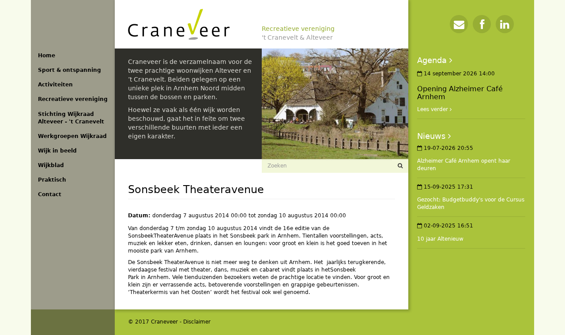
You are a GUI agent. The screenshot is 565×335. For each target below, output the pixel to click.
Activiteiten (55, 85)
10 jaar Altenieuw (440, 239)
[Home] (179, 24)
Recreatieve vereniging (73, 99)
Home (46, 55)
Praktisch (52, 180)
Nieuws (431, 136)
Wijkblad (51, 165)
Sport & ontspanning (69, 70)
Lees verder (432, 109)
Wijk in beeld (57, 151)
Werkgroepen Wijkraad (72, 136)
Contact (49, 194)
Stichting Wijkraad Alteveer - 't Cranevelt (71, 118)
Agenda (432, 60)
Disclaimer (197, 322)
